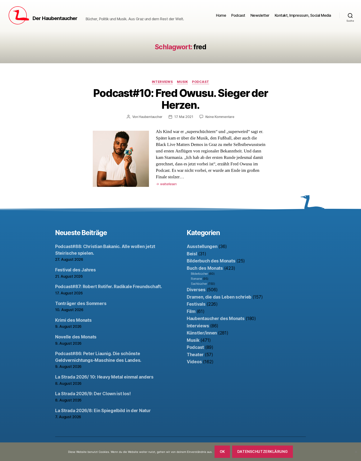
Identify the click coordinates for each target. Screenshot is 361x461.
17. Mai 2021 (183, 117)
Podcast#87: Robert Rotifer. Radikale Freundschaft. (108, 286)
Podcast (238, 15)
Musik (182, 82)
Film (191, 311)
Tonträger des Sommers (80, 303)
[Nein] (356, 452)
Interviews (162, 82)
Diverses (196, 289)
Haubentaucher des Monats (216, 318)
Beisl (192, 253)
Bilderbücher (199, 273)
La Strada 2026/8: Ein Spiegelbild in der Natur (103, 410)
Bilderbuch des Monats (211, 260)
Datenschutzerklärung (262, 452)
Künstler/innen (202, 333)
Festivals (196, 304)
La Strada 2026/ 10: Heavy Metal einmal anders (104, 377)
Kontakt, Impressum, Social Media (303, 15)
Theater (195, 354)
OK (222, 452)
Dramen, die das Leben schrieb (219, 297)
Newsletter (259, 15)
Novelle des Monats (76, 336)
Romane (196, 278)
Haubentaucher (150, 117)
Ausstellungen (202, 246)
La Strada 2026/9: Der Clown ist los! (93, 393)
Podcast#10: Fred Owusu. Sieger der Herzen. (180, 99)
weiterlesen (166, 184)
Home (221, 15)
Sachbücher (199, 283)
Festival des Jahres (75, 269)
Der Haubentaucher (54, 18)
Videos (194, 361)
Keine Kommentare (219, 117)
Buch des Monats (205, 268)
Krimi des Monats (73, 320)
